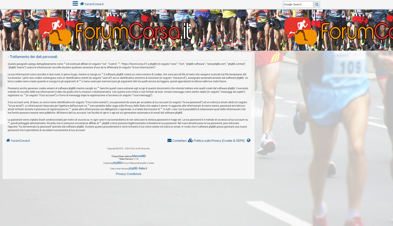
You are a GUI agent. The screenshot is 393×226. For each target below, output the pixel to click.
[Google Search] (317, 4)
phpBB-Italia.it (138, 168)
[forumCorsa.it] (196, 22)
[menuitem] (216, 141)
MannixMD (139, 156)
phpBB (117, 163)
